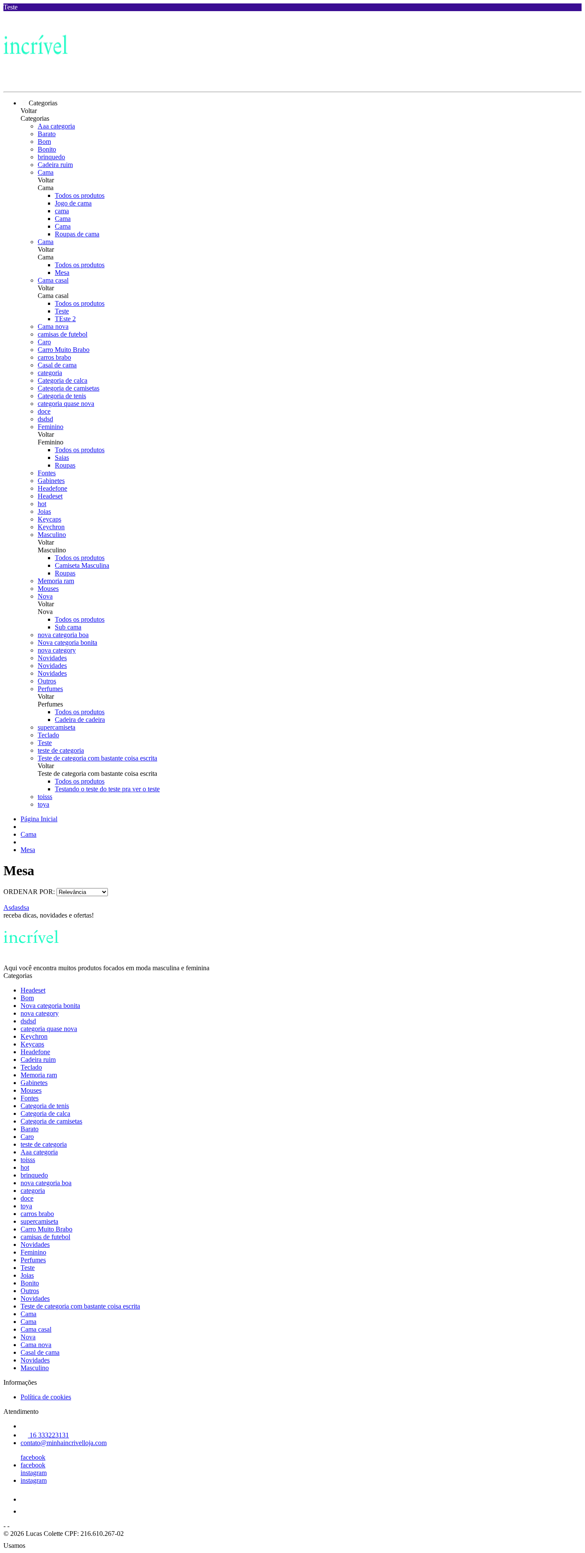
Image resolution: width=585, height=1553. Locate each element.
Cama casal (53, 280)
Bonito (47, 149)
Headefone (52, 488)
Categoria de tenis (62, 395)
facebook (33, 1457)
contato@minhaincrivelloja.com (64, 1442)
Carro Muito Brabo (64, 349)
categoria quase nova (66, 403)
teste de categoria (61, 750)
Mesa (62, 272)
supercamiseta (56, 727)
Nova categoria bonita (67, 642)
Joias (44, 511)
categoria (50, 372)
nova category (57, 650)
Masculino (52, 534)
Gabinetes (51, 480)
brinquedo (51, 157)
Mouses (48, 588)
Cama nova (53, 326)
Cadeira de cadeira (80, 719)
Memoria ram (56, 580)
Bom (44, 141)
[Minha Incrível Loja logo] (35, 80)
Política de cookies (46, 1397)
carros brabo (54, 357)
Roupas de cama (77, 234)
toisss (45, 796)
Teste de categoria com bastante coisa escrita (97, 758)
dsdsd (45, 419)
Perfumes (50, 688)
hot (42, 503)
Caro (44, 342)
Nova (45, 596)
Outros (47, 681)
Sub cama (68, 627)
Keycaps (49, 519)
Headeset (50, 496)
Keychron (51, 527)
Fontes (47, 473)
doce (44, 411)
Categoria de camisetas (68, 388)
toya (43, 804)
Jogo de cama (73, 203)
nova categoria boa (63, 634)
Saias (62, 457)
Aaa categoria (56, 126)
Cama (46, 172)
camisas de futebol (62, 334)
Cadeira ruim (55, 164)
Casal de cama (57, 365)
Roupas (65, 465)
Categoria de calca (62, 380)
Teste (62, 311)
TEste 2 (65, 318)
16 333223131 (48, 1435)
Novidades (52, 658)
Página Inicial (39, 819)
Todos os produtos (79, 195)
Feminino (50, 426)
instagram (34, 1472)
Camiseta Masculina (82, 565)
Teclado (48, 735)
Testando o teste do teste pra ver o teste (107, 789)
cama (62, 211)
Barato (47, 133)
